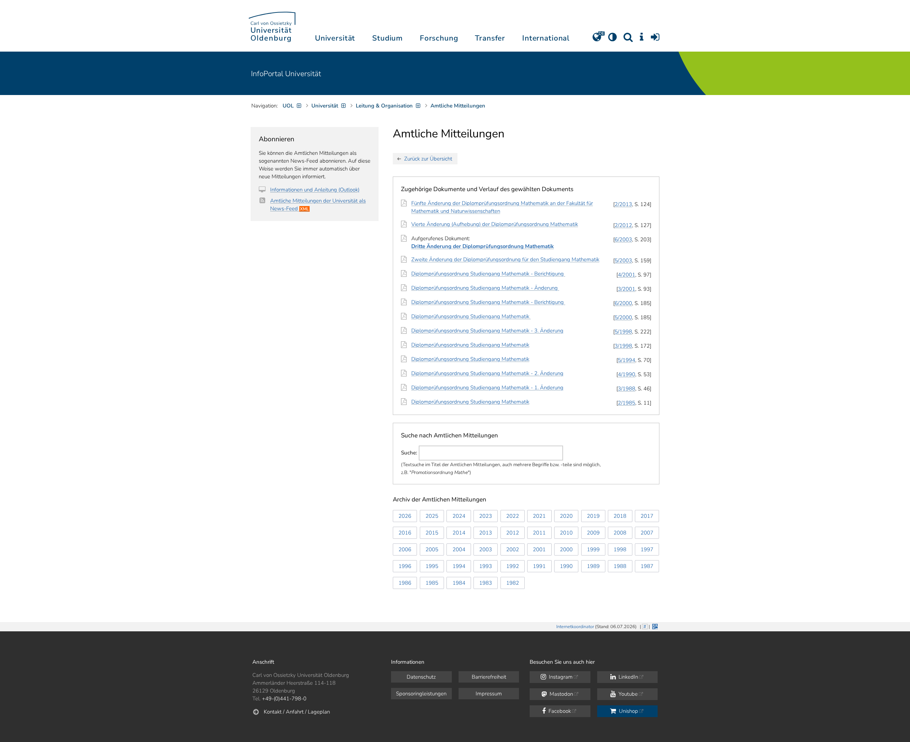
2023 (485, 516)
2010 (566, 532)
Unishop (627, 711)
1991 (539, 566)
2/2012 (623, 225)
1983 (485, 582)
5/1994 (626, 360)
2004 (459, 549)
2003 (485, 549)
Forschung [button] (439, 38)
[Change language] (597, 39)
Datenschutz (421, 676)
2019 (593, 516)
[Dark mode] (612, 39)
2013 (485, 532)
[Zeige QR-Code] (654, 625)
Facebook (559, 711)
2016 (404, 532)
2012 (512, 532)
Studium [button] (387, 38)
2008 (620, 532)
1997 (647, 549)
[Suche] (628, 39)
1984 (459, 582)
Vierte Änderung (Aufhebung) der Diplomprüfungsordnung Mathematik (494, 224)
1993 (485, 566)
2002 (512, 549)
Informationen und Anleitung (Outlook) (314, 189)
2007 (647, 532)
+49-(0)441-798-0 (284, 698)
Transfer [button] (490, 38)
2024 (459, 516)
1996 (404, 566)
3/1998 (623, 345)
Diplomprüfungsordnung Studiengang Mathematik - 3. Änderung (487, 330)
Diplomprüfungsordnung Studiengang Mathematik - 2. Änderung (487, 373)
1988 (620, 566)
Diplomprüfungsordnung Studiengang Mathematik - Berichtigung (488, 273)
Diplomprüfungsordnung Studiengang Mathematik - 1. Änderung (487, 387)
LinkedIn (627, 676)
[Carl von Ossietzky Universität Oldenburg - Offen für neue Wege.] (271, 26)
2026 (404, 516)
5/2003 (623, 260)
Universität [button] (335, 38)
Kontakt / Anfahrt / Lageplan (297, 711)
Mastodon (560, 694)
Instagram (560, 676)
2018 (620, 516)
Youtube (627, 694)
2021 (539, 516)
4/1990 (626, 374)
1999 (593, 549)
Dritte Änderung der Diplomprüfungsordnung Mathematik (482, 246)
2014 (459, 532)
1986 (404, 582)
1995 (431, 566)
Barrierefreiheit (489, 676)
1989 (593, 566)
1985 (431, 582)
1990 (566, 566)
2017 (647, 516)
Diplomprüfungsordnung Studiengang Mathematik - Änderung (485, 287)
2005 (431, 549)
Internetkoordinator (575, 626)
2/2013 (623, 204)
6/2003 (623, 239)
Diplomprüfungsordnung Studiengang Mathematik (471, 316)
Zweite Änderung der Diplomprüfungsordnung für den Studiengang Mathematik (505, 259)
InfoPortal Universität (286, 74)
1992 (512, 566)
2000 (566, 549)
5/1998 (623, 331)
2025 (431, 516)
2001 (539, 549)
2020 (566, 516)
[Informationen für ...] (641, 39)
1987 (647, 566)
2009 (593, 532)
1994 (459, 566)
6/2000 (623, 303)
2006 (404, 549)
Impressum (489, 693)
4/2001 (626, 274)
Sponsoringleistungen (421, 693)
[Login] (655, 39)
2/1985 (626, 402)
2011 (539, 532)
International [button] (545, 38)
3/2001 (626, 289)
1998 (620, 549)
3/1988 (626, 388)
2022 (512, 516)
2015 (431, 532)
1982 (512, 582)
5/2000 (623, 317)
